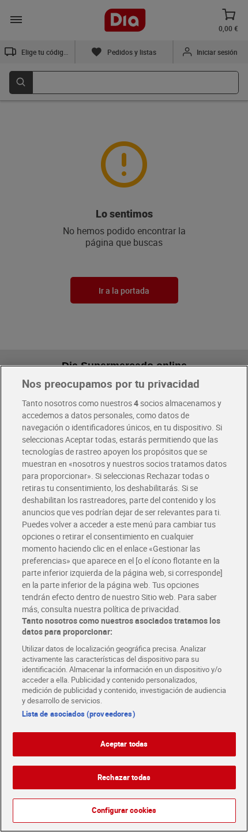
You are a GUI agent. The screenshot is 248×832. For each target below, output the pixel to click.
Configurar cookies (124, 810)
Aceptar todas (124, 744)
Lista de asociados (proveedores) (79, 714)
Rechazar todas (124, 777)
